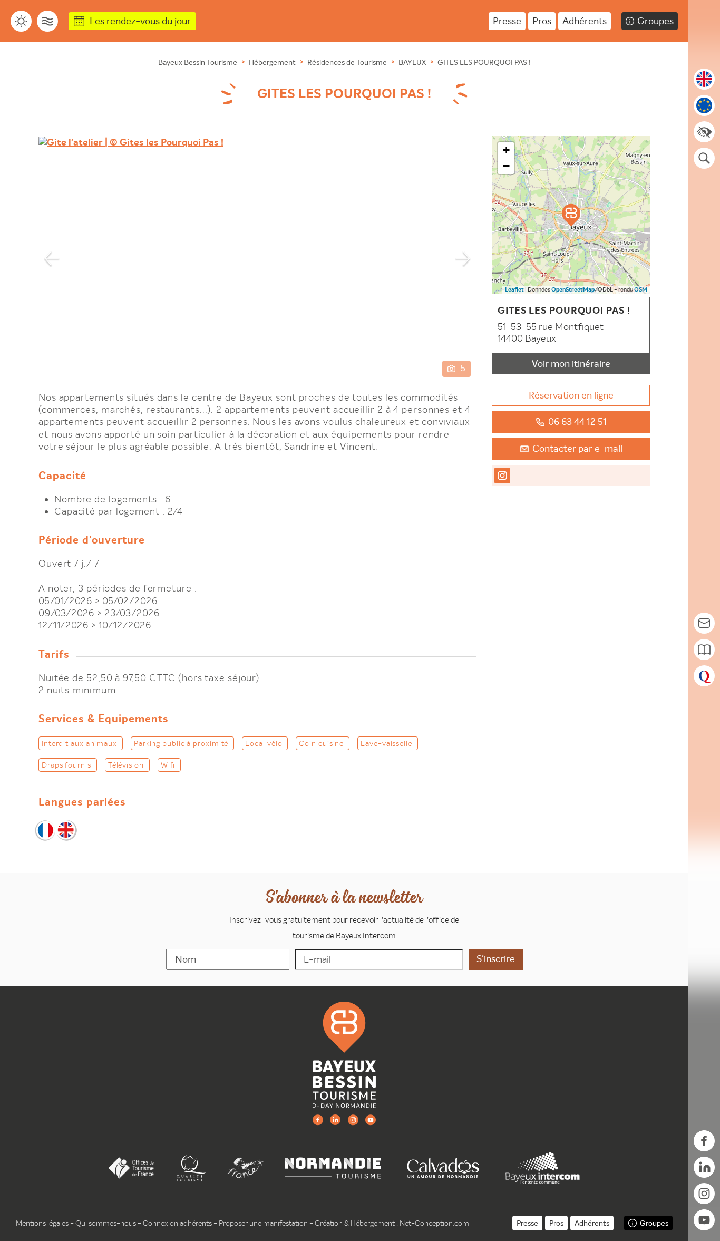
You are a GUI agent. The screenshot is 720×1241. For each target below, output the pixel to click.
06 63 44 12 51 (577, 421)
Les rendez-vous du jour (140, 21)
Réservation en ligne (571, 395)
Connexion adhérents (177, 1223)
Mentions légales (42, 1223)
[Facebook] (318, 1119)
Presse (507, 21)
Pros (541, 21)
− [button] (506, 165)
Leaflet (514, 290)
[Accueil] (344, 1054)
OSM (640, 290)
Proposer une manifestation (263, 1223)
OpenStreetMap (573, 290)
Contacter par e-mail (577, 448)
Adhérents (584, 21)
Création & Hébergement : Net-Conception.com (392, 1223)
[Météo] (21, 21)
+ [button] (506, 150)
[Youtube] (370, 1119)
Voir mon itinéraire (571, 363)
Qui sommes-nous (105, 1223)
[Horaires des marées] (47, 21)
